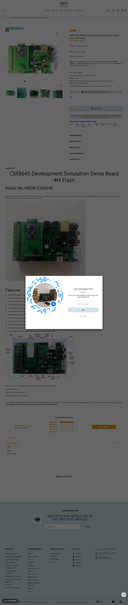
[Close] (99, 279)
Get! (83, 310)
